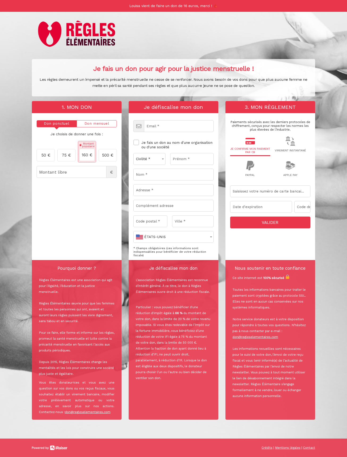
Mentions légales (287, 447)
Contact (309, 447)
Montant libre (111, 172)
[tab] (57, 123)
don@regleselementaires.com (87, 412)
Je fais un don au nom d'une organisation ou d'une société (176, 145)
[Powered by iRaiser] (49, 447)
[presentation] (56, 123)
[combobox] (149, 159)
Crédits (267, 447)
